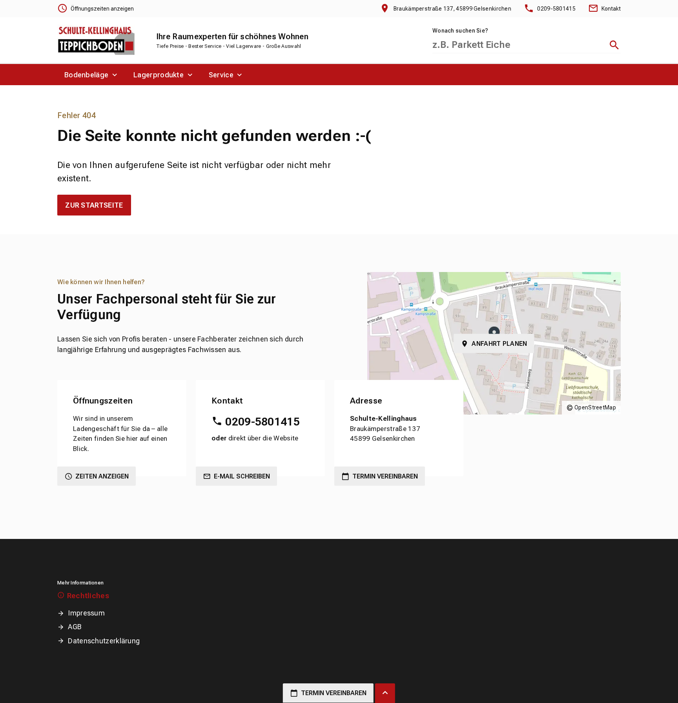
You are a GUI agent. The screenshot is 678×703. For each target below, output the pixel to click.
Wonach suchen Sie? (460, 30)
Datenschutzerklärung (104, 641)
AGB (75, 627)
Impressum (86, 613)
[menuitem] (91, 74)
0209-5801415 (262, 421)
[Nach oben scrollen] (385, 693)
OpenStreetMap (595, 407)
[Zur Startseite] (96, 41)
